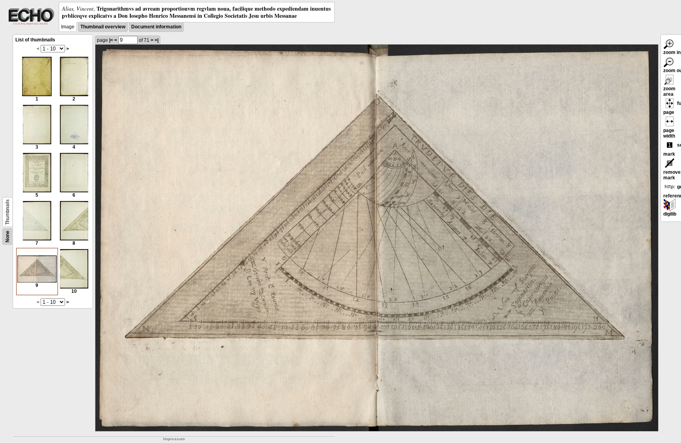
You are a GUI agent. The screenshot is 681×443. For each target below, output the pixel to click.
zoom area (669, 91)
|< (111, 40)
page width (669, 133)
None (7, 236)
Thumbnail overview (102, 27)
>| (156, 40)
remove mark (672, 175)
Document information (156, 27)
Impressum (174, 439)
